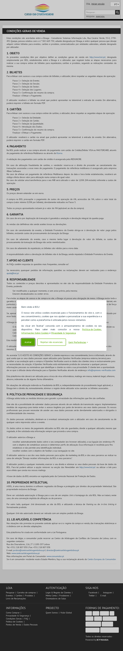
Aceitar (28, 342)
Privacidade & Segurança (63, 332)
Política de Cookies (91, 329)
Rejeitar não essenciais (51, 342)
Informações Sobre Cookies (35, 332)
